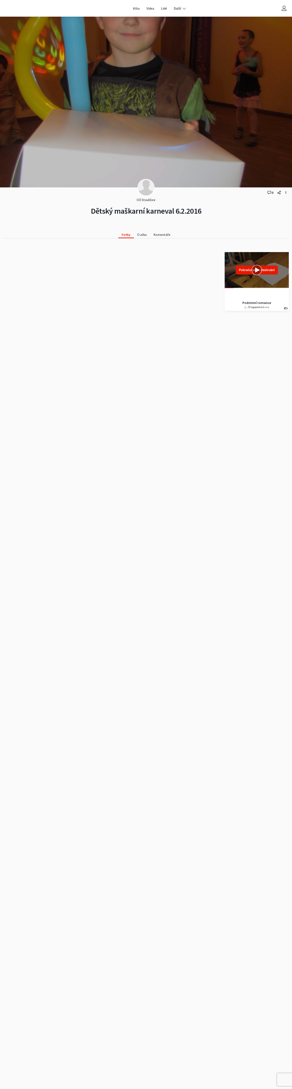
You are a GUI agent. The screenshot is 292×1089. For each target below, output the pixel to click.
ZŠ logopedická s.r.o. (258, 307)
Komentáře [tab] (161, 234)
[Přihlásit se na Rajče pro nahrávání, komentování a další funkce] (284, 8)
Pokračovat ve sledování (257, 270)
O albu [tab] (142, 234)
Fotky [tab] (126, 234)
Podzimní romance (256, 303)
